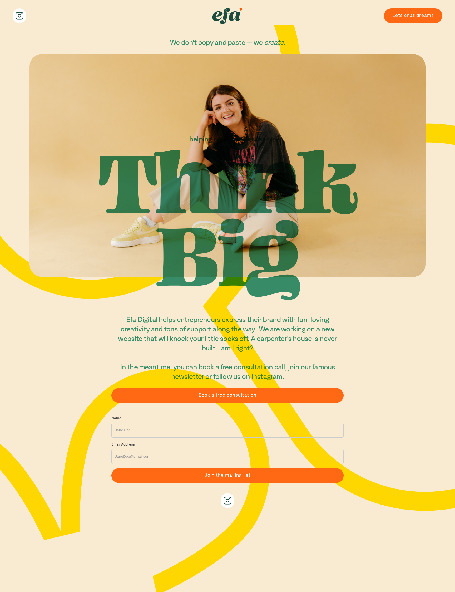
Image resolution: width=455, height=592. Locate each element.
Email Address (123, 444)
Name (116, 418)
